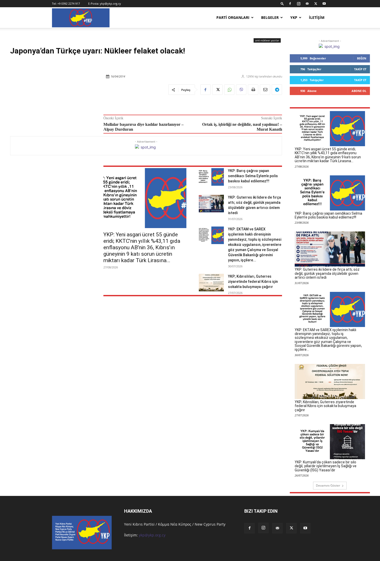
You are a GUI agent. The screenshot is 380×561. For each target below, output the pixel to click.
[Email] (265, 89)
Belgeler (270, 17)
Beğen (361, 58)
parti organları (232, 17)
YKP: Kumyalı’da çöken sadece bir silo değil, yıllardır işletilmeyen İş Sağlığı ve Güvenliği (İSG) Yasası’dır (325, 466)
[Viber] (241, 89)
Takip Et (360, 69)
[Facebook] (290, 3)
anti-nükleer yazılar (267, 40)
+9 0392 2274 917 (68, 3)
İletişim (316, 17)
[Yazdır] (253, 89)
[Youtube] (324, 3)
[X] (316, 3)
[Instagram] (298, 3)
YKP (293, 17)
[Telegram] (277, 89)
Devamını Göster (328, 485)
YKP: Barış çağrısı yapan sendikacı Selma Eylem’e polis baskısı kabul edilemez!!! (253, 176)
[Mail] (307, 3)
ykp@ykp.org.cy (110, 3)
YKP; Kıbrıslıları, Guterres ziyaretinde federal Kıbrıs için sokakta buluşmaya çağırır (253, 281)
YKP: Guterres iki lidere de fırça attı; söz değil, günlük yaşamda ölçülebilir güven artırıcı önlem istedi (327, 273)
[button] (282, 3)
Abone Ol (359, 91)
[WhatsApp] (229, 89)
